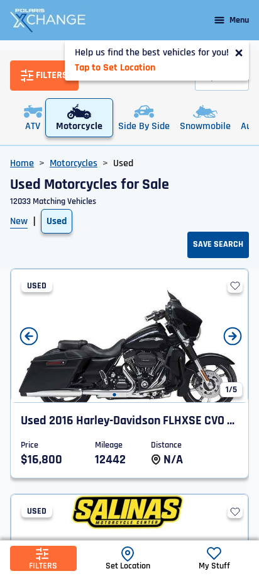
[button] (114, 394)
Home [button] (22, 163)
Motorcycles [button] (73, 163)
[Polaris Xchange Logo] (47, 20)
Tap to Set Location (115, 67)
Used (57, 221)
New (19, 221)
